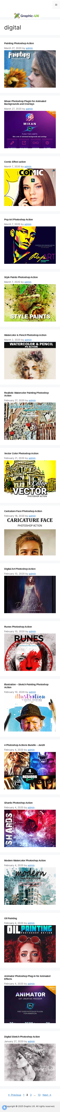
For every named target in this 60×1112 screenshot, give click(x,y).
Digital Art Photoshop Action (19, 568)
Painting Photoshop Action (19, 43)
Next (47, 1094)
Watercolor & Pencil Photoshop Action (25, 335)
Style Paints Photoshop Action (21, 277)
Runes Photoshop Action (18, 626)
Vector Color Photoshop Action (21, 453)
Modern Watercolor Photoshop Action (25, 860)
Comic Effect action (15, 161)
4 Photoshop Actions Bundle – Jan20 (24, 745)
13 (39, 1094)
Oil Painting (10, 918)
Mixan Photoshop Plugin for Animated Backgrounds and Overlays (25, 102)
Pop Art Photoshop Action (18, 219)
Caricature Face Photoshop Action (23, 511)
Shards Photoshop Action (18, 802)
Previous (14, 1094)
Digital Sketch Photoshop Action (22, 1036)
